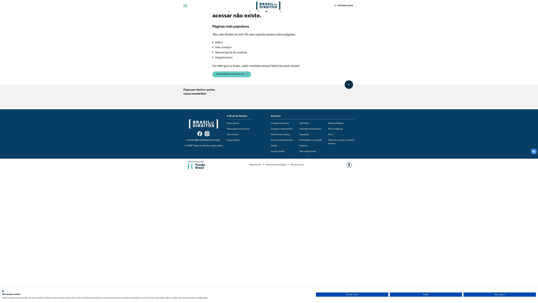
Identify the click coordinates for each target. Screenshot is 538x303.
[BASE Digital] (349, 165)
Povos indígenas (335, 129)
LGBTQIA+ (304, 123)
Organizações (224, 57)
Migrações (304, 135)
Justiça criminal (277, 151)
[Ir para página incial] (203, 123)
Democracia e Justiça (280, 135)
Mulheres (303, 146)
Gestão (274, 146)
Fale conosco (223, 47)
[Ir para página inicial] (268, 6)
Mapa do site (255, 165)
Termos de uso (297, 165)
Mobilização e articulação (310, 140)
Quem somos (233, 123)
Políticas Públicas (336, 123)
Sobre (219, 42)
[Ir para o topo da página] (349, 84)
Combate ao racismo (280, 123)
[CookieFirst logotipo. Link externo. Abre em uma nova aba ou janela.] (3, 291)
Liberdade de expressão (310, 129)
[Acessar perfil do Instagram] (207, 133)
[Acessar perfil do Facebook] (199, 133)
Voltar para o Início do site (230, 74)
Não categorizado (307, 151)
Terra (330, 135)
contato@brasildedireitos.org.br (203, 140)
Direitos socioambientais (282, 140)
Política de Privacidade (275, 165)
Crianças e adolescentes (282, 129)
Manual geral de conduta (231, 52)
